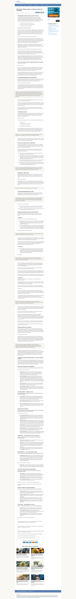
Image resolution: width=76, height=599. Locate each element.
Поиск (49, 19)
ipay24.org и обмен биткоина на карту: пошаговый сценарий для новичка (37, 555)
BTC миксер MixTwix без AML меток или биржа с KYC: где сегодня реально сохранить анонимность (22, 568)
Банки (23, 12)
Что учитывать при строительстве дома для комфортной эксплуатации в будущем (53, 26)
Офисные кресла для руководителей (53, 30)
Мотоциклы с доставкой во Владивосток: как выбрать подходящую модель (52, 29)
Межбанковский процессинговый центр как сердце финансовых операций (37, 568)
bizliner (18, 1)
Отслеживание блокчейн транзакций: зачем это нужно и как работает (37, 581)
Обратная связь (30, 591)
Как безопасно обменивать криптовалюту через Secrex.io (22, 555)
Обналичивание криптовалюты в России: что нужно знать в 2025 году (22, 581)
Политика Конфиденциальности (22, 591)
